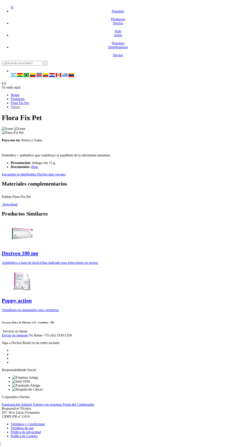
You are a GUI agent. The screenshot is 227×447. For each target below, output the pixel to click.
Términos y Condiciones (28, 424)
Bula (35, 167)
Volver (15, 107)
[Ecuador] (46, 76)
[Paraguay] (52, 76)
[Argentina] (14, 76)
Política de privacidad (26, 432)
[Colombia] (33, 76)
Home (15, 95)
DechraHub (118, 27)
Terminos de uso (22, 428)
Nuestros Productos (118, 15)
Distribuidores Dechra (118, 51)
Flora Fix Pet (20, 103)
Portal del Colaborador (78, 404)
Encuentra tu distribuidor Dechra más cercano (34, 174)
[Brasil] (26, 76)
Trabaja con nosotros (48, 404)
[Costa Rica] (39, 76)
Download (10, 204)
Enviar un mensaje (15, 335)
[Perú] (59, 76)
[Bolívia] (20, 76)
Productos (18, 99)
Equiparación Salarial (17, 404)
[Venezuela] (71, 76)
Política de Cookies (24, 436)
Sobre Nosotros (118, 39)
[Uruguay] (65, 76)
